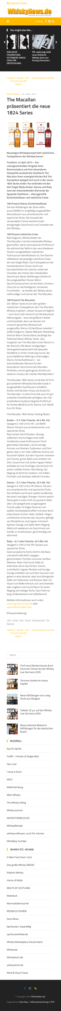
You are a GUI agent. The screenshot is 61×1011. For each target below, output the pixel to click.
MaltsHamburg (15, 787)
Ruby (21, 620)
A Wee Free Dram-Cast (19, 857)
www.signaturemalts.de (19, 603)
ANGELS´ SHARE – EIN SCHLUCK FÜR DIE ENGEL (18, 81)
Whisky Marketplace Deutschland (25, 942)
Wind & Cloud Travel (17, 973)
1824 (9, 620)
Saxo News (13, 919)
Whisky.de (12, 950)
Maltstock (12, 896)
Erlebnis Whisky (15, 872)
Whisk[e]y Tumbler (17, 841)
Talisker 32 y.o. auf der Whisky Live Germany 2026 (36, 712)
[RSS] (52, 21)
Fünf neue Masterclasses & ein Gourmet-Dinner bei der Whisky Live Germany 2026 (37, 669)
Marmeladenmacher (18, 903)
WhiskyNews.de (38, 996)
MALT (10, 779)
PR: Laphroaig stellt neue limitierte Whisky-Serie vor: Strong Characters (41, 56)
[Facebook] (45, 21)
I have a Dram (14, 772)
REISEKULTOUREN (17, 911)
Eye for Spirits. (14, 749)
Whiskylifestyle (15, 826)
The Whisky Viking (16, 802)
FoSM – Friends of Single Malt (23, 756)
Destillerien (13, 94)
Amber (15, 620)
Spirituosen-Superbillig (19, 926)
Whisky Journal (14, 810)
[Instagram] (48, 21)
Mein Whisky (13, 795)
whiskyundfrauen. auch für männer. (25, 833)
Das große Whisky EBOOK (20, 865)
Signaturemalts (38, 620)
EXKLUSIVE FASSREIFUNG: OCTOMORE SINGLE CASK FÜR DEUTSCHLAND (16, 57)
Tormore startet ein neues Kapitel (34, 682)
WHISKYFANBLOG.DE (18, 818)
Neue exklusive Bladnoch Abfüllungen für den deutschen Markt (36, 728)
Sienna (28, 620)
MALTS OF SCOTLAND (18, 888)
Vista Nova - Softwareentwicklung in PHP (36, 1001)
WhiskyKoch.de (15, 957)
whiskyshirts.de (15, 965)
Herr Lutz (12, 764)
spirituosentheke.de (17, 934)
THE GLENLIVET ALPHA (43, 78)
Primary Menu (18, 3)
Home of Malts (15, 880)
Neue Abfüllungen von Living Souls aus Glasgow (35, 697)
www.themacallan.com (19, 607)
